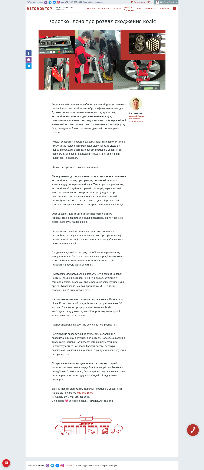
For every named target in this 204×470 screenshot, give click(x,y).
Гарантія (69, 465)
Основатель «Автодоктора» (136, 119)
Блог (139, 8)
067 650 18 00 (85, 392)
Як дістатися (139, 2)
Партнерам (150, 8)
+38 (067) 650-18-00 (73, 2)
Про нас (91, 8)
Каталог (116, 8)
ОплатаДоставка (129, 8)
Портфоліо (164, 8)
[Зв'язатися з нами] (6, 463)
